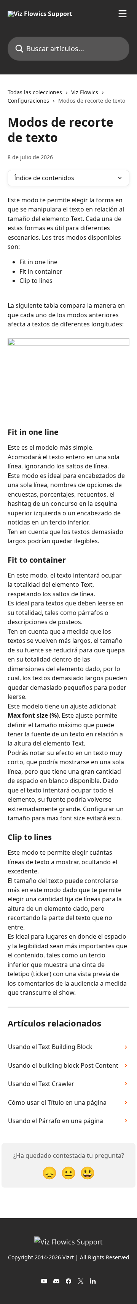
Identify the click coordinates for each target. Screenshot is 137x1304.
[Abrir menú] (122, 13)
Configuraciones (28, 100)
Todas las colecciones (35, 92)
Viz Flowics (84, 92)
